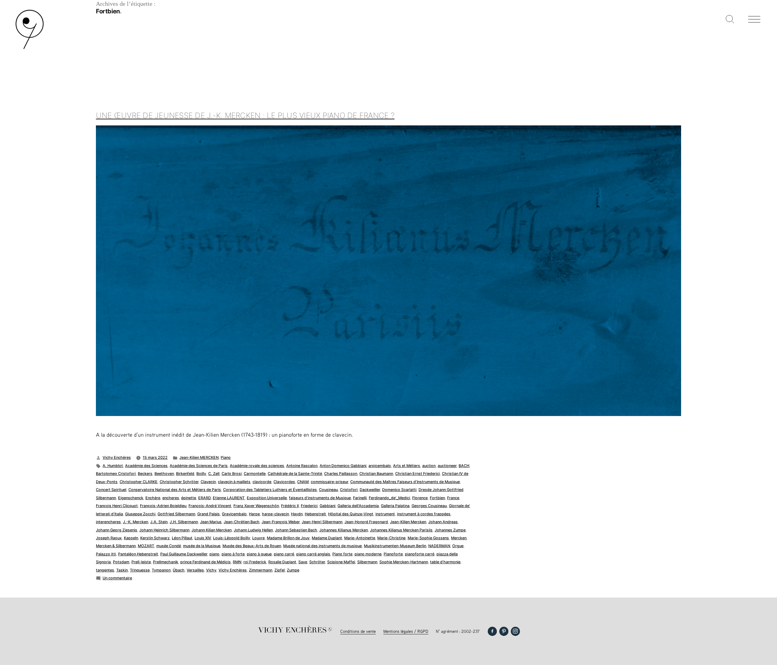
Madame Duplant (327, 538)
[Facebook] (492, 631)
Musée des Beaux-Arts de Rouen (251, 546)
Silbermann (367, 562)
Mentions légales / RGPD (405, 631)
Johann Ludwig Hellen (253, 530)
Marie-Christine (391, 538)
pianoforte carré (419, 554)
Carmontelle (255, 473)
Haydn (297, 514)
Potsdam (121, 562)
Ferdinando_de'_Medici (389, 498)
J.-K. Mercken (135, 522)
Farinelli (360, 498)
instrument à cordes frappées (423, 514)
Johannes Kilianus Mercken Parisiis (401, 530)
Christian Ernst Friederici (417, 473)
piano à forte (233, 554)
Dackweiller (370, 489)
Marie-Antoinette (359, 538)
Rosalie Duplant (282, 562)
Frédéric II (290, 505)
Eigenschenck (130, 498)
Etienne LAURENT (229, 498)
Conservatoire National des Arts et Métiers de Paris (174, 489)
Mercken (459, 538)
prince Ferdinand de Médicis (205, 562)
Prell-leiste (141, 562)
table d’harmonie (445, 562)
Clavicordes (284, 481)
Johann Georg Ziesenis (116, 530)
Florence (420, 498)
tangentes (105, 570)
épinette (188, 498)
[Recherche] (730, 19)
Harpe (254, 514)
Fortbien (437, 498)
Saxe (302, 562)
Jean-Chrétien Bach (242, 522)
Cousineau (328, 489)
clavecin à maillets (234, 481)
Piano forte (342, 554)
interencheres (108, 522)
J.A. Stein (159, 522)
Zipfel (279, 570)
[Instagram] (515, 631)
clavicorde (262, 481)
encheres (170, 498)
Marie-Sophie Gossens (428, 538)
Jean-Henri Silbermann (322, 522)
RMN (237, 562)
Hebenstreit (315, 514)
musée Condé (168, 546)
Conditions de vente (358, 631)
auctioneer (447, 465)
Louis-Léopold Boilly (231, 538)
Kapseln (131, 538)
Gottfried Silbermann (176, 514)
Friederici (309, 505)
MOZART (146, 546)
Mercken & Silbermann (116, 546)
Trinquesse (140, 570)
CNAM (303, 481)
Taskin (122, 570)
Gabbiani (327, 505)
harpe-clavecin (275, 514)
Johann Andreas (443, 522)
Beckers (145, 473)
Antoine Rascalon (301, 465)
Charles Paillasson (340, 473)
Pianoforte (393, 554)
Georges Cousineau (429, 505)
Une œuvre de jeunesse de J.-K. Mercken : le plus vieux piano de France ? (245, 115)
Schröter (317, 562)
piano (214, 554)
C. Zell (213, 473)
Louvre (258, 538)
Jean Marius (211, 522)
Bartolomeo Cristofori (116, 473)
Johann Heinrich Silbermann (164, 530)
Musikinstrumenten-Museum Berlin (395, 546)
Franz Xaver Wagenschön (256, 505)
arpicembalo (379, 465)
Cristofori (349, 489)
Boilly (201, 473)
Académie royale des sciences (257, 465)
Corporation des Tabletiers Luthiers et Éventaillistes (270, 489)
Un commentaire (117, 578)
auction (429, 465)
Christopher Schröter (179, 481)
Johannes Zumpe (450, 530)
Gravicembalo (234, 514)
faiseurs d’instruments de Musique (320, 498)
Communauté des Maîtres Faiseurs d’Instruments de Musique (405, 481)
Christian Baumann (376, 473)
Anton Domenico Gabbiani (343, 465)
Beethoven (164, 473)
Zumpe (293, 570)
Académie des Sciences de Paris (199, 465)
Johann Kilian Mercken (212, 530)
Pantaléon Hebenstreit (138, 554)
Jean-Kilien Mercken (408, 522)
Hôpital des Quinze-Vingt (350, 514)
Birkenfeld (185, 473)
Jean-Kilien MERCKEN (199, 457)
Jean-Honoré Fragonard (366, 522)
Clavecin (208, 481)
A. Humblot (113, 465)
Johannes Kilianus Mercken (343, 530)
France (453, 498)
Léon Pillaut (182, 538)
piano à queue (259, 554)
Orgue (457, 546)
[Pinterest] (503, 631)
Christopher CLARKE (139, 481)
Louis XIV (203, 538)
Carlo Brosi (232, 473)
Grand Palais (208, 514)
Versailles (195, 570)
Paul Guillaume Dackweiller (183, 554)
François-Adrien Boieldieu (163, 505)
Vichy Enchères (117, 457)
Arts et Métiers (406, 465)
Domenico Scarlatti (399, 489)
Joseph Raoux (109, 538)
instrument (385, 514)
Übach (179, 570)
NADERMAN (439, 546)
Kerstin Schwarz (155, 538)
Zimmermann (260, 570)
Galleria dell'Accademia (358, 505)
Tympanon (161, 570)
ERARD (204, 498)
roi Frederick (254, 562)
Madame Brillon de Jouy (288, 538)
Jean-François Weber (281, 522)
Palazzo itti (106, 554)
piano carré (284, 554)
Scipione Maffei (341, 562)
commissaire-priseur (329, 481)
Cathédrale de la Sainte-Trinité (295, 473)
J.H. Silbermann (184, 522)
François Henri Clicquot (117, 505)
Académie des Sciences (146, 465)
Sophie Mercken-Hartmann (403, 562)
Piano (226, 457)
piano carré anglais (313, 554)
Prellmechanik (165, 562)
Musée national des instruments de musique (322, 546)
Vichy (211, 570)
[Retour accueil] (30, 48)
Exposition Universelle (267, 498)
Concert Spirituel (111, 489)
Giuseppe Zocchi (140, 514)
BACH (464, 465)
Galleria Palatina (395, 505)
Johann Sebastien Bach (296, 530)
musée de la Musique (201, 546)
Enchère (152, 498)
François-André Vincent (209, 505)
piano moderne (368, 554)
